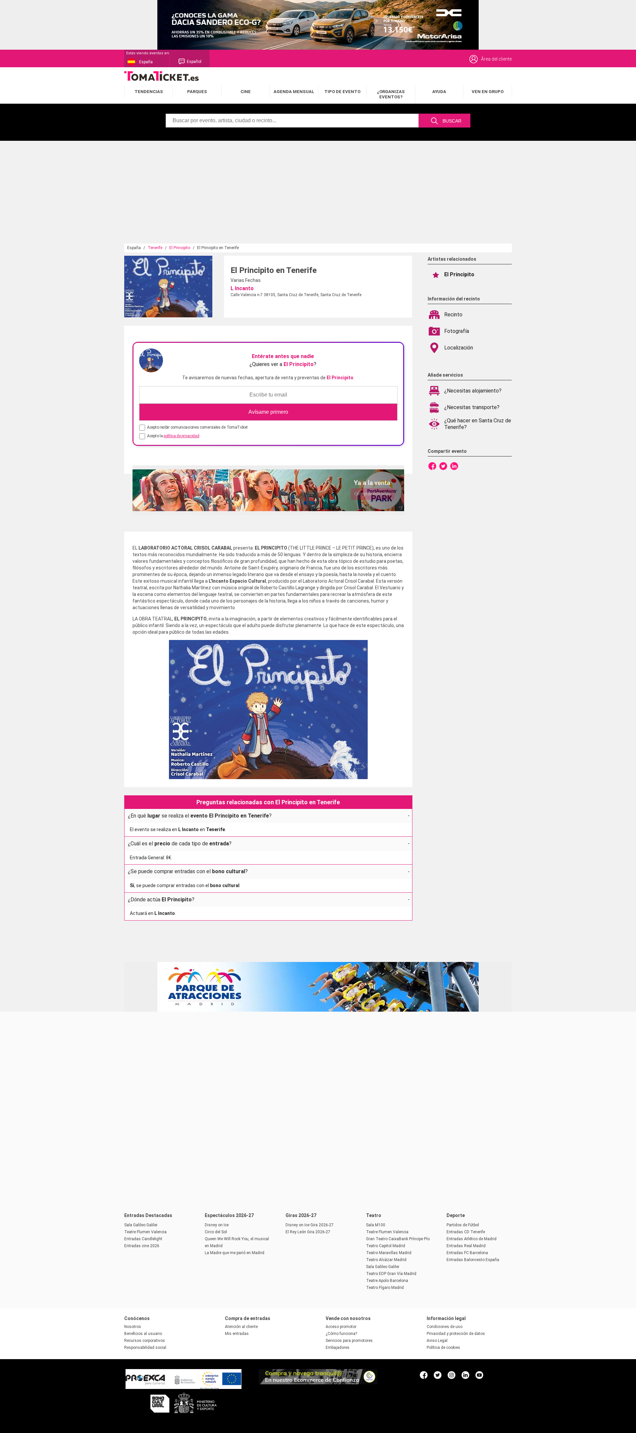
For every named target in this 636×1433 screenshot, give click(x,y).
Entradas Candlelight (143, 1239)
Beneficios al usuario (143, 1333)
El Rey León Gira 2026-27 (308, 1232)
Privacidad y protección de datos (456, 1333)
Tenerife (155, 247)
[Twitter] (443, 465)
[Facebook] (432, 465)
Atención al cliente (241, 1326)
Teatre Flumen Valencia (145, 1232)
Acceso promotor (341, 1326)
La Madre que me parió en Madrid (234, 1252)
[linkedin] (465, 1374)
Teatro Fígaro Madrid (385, 1287)
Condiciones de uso (444, 1326)
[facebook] (423, 1374)
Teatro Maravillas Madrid (388, 1252)
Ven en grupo (488, 91)
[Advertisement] (318, 193)
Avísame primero (268, 412)
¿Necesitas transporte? (472, 407)
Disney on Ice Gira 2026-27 (310, 1225)
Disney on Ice (217, 1225)
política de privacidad (181, 436)
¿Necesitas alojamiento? (473, 391)
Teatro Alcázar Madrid (386, 1259)
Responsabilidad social (145, 1347)
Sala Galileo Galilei (140, 1225)
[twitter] (437, 1374)
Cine (245, 91)
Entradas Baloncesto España (473, 1259)
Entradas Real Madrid (466, 1246)
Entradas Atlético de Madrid (472, 1239)
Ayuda (439, 91)
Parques (197, 91)
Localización (458, 348)
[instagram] (451, 1374)
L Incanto (242, 288)
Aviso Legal (437, 1340)
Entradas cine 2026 (141, 1246)
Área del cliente (496, 59)
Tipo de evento (342, 91)
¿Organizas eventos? (391, 94)
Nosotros (132, 1326)
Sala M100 (375, 1225)
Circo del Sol (216, 1232)
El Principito (179, 247)
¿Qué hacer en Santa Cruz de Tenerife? (477, 423)
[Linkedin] (454, 465)
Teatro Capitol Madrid (385, 1246)
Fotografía (456, 331)
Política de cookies (443, 1347)
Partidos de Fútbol (463, 1225)
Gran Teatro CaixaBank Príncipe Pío (398, 1239)
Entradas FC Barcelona (467, 1252)
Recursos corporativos (144, 1340)
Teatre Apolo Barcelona (387, 1280)
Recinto (453, 314)
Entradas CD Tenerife (466, 1232)
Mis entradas (237, 1333)
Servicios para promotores (349, 1340)
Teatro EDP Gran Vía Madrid (391, 1273)
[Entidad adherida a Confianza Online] (318, 1382)
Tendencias (148, 91)
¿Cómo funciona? (341, 1333)
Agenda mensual (294, 91)
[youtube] (479, 1374)
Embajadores (337, 1347)
